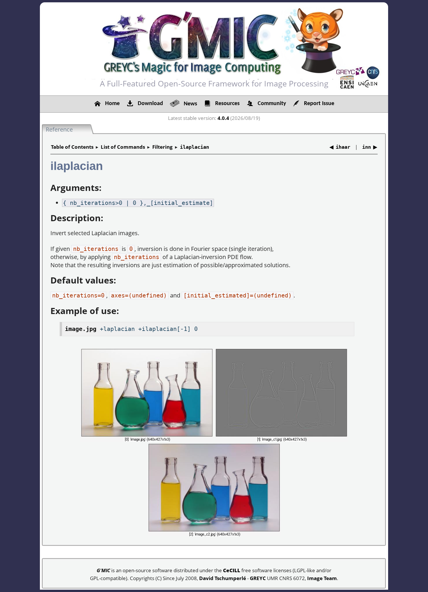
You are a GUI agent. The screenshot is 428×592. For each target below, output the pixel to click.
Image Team (322, 578)
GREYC (258, 578)
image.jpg (80, 328)
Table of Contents (72, 146)
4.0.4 (223, 118)
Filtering (162, 146)
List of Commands (123, 146)
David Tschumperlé (222, 578)
